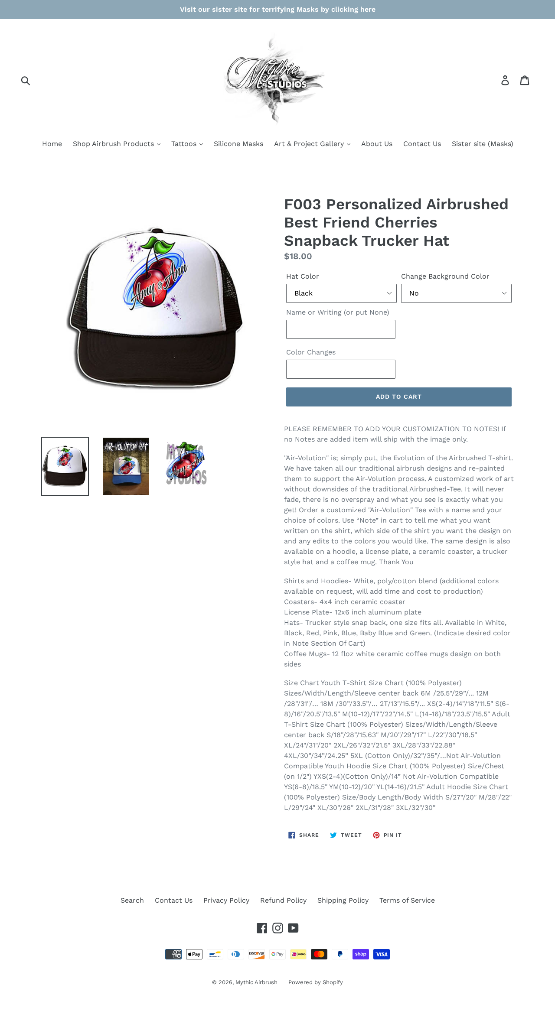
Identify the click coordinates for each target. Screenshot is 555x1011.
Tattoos (185, 144)
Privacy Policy (226, 900)
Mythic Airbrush (256, 982)
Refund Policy (283, 900)
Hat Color (302, 276)
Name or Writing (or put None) (337, 312)
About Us (376, 144)
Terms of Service (407, 900)
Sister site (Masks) (482, 144)
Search (132, 900)
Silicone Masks (238, 144)
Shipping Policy (343, 900)
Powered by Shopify (315, 982)
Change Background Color (445, 276)
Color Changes (311, 352)
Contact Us (422, 144)
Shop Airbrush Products (114, 144)
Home (52, 144)
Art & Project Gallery (310, 144)
